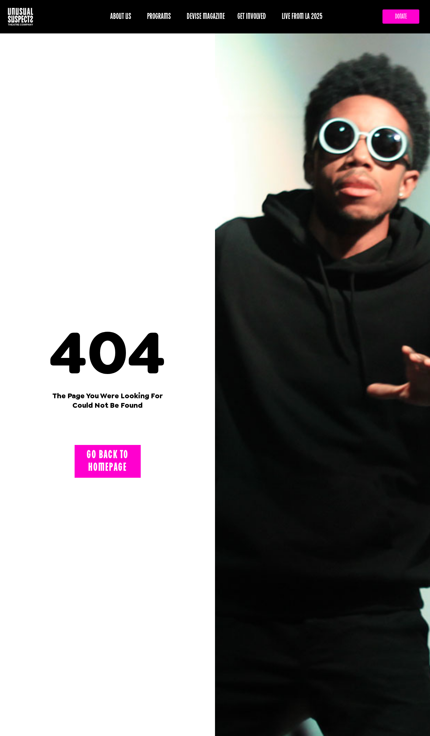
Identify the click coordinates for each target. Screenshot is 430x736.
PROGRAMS (159, 16)
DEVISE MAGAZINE (206, 16)
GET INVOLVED (251, 16)
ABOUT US (120, 16)
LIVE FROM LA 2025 (302, 16)
